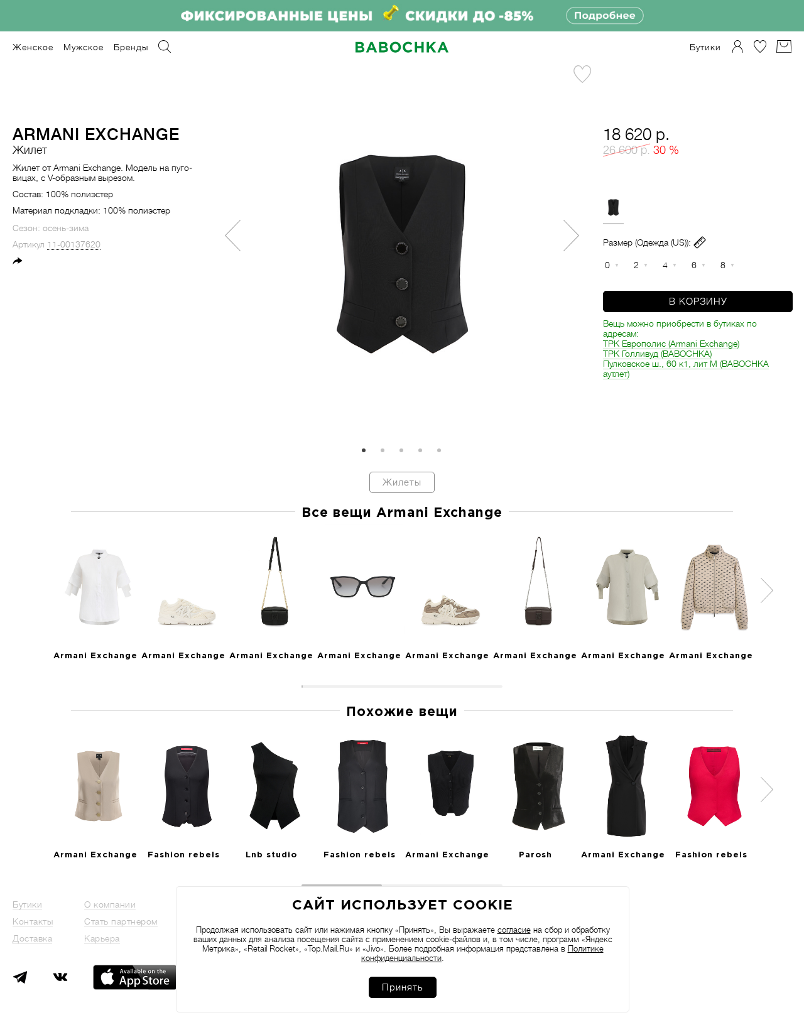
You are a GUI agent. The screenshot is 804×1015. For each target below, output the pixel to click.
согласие (514, 930)
